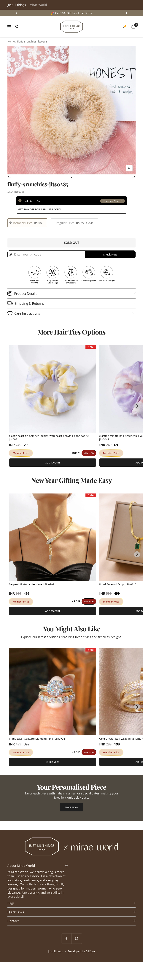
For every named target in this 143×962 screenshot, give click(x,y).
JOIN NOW (89, 453)
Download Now (111, 201)
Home (11, 41)
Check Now (110, 254)
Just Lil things (16, 5)
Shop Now (71, 807)
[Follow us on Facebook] (66, 938)
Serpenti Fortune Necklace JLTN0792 (31, 584)
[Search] (17, 26)
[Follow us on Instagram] (77, 938)
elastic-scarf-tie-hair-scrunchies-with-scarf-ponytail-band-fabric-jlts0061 (49, 437)
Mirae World (38, 5)
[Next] (134, 177)
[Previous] (9, 177)
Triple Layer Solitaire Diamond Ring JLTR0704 (37, 738)
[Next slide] (137, 406)
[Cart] (133, 26)
